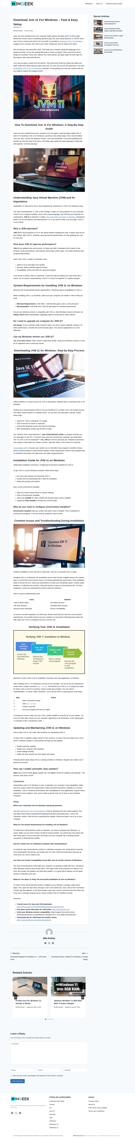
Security (52, 1114)
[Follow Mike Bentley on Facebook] (45, 943)
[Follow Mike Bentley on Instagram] (49, 943)
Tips (50, 1118)
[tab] (45, 1019)
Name (14, 1070)
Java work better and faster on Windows (60, 217)
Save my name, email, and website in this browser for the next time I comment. (38, 1075)
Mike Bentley (19, 30)
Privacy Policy (93, 1101)
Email (40, 1070)
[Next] (82, 997)
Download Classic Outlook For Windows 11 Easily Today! (69, 956)
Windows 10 (53, 1124)
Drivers (52, 1104)
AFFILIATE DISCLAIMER (97, 1108)
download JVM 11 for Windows (71, 41)
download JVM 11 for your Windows (28, 68)
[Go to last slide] (15, 997)
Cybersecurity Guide (56, 1101)
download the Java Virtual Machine (32, 811)
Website (67, 1070)
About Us (91, 1104)
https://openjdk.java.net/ (61, 909)
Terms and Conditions (96, 1111)
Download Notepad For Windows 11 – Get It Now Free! (28, 956)
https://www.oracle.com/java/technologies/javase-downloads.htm (40, 907)
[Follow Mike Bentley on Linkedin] (53, 943)
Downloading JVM (20, 448)
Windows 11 (17, 27)
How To (52, 1111)
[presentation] (30, 986)
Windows (52, 1121)
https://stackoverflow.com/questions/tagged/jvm (34, 920)
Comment (15, 1044)
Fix (50, 1108)
